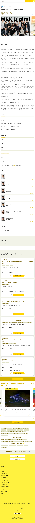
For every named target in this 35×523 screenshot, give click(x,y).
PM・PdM (13, 439)
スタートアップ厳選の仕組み (5, 482)
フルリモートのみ (3, 447)
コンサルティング (4, 12)
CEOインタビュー (4, 491)
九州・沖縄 (25, 445)
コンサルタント (11, 441)
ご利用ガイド (3, 466)
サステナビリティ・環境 (4, 433)
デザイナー (26, 441)
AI (1, 12)
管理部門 (25, 439)
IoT (13, 428)
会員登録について (4, 471)
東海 (9, 445)
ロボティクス (10, 428)
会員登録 (14, 165)
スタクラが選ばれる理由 (5, 480)
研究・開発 (22, 441)
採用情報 (15, 503)
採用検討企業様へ (23, 503)
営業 (17, 439)
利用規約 (5, 503)
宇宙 (26, 433)
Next (33, 34)
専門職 (31, 441)
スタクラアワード (22, 508)
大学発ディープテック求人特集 (21, 507)
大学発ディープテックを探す (17, 443)
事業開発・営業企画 (8, 439)
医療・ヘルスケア (25, 428)
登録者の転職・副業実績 (5, 486)
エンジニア (21, 439)
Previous (30, 34)
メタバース (20, 428)
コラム (2, 495)
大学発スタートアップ (4, 498)
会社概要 (19, 503)
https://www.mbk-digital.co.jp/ (5, 153)
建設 (13, 431)
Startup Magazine (4, 489)
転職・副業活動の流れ (4, 475)
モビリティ (5, 428)
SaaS (16, 428)
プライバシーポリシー (10, 503)
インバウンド (10, 431)
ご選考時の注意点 (4, 477)
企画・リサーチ (17, 441)
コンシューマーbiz (12, 433)
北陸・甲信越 (14, 445)
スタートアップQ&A (4, 468)
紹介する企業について (4, 484)
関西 (17, 445)
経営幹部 (2, 439)
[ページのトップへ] (34, 418)
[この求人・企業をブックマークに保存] (11, 276)
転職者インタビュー (4, 493)
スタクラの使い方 (4, 473)
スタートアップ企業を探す (16, 425)
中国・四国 (21, 445)
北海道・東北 (3, 445)
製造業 (20, 431)
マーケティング (10, 12)
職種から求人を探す (17, 437)
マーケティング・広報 (4, 441)
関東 (7, 445)
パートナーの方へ (28, 503)
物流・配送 (23, 431)
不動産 (17, 431)
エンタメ (17, 433)
